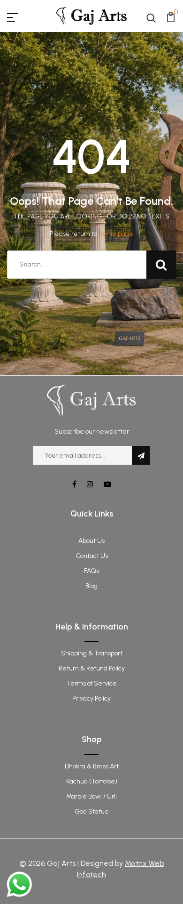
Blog (91, 586)
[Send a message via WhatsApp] (19, 884)
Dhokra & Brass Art (92, 766)
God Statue (92, 811)
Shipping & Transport (91, 653)
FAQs (91, 571)
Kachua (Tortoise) (91, 781)
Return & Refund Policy (92, 668)
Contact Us (92, 556)
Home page (116, 234)
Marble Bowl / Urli (91, 796)
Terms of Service (92, 683)
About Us (91, 541)
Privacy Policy (91, 698)
